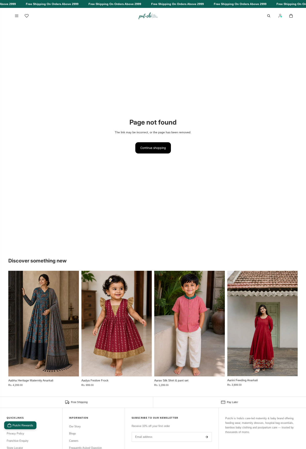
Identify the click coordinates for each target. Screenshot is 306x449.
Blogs (72, 433)
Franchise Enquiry (18, 440)
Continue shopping (153, 148)
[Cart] (291, 16)
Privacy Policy (15, 433)
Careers (73, 440)
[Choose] (72, 370)
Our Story (75, 426)
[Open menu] (16, 15)
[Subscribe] (206, 437)
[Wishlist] (26, 15)
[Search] (268, 15)
